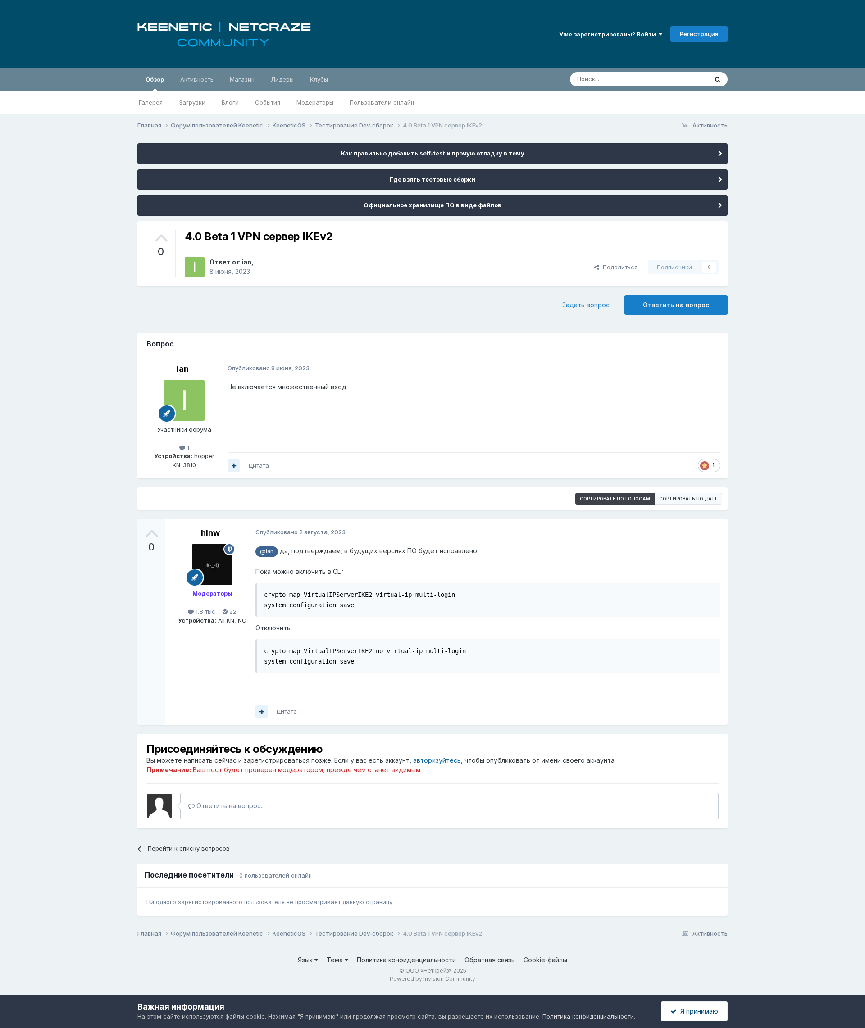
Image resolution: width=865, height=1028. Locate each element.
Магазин (242, 79)
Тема (336, 960)
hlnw (210, 532)
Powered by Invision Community (432, 978)
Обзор (155, 79)
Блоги (230, 102)
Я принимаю (697, 1011)
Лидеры (282, 79)
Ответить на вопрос (676, 305)
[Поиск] (718, 79)
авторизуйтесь (437, 760)
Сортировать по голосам (615, 498)
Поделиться (618, 267)
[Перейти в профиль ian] (195, 267)
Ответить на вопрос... (230, 806)
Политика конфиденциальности (406, 960)
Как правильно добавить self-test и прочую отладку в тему (432, 153)
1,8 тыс (204, 611)
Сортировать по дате (688, 498)
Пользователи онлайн (382, 102)
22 (232, 611)
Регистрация (699, 33)
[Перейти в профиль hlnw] (212, 564)
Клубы (319, 79)
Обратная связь (489, 960)
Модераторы (314, 102)
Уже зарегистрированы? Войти (609, 34)
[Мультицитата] (234, 465)
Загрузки (192, 102)
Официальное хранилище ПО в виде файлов (432, 205)
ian (246, 262)
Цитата (259, 465)
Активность (197, 79)
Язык (306, 960)
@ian (266, 551)
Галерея (151, 102)
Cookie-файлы (545, 960)
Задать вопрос (586, 305)
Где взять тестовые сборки (432, 179)
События (267, 102)
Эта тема (684, 79)
